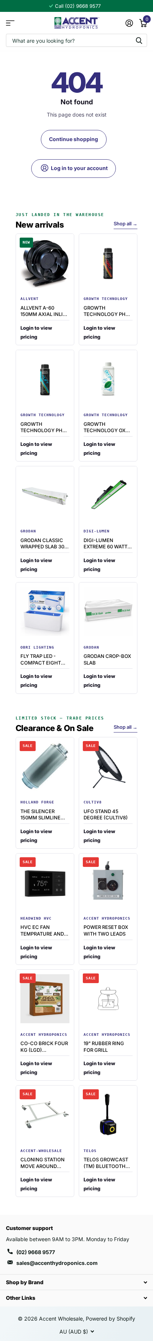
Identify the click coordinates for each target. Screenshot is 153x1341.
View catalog (10, 23)
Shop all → (125, 223)
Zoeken (139, 40)
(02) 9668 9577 (35, 1252)
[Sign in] (129, 23)
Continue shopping (73, 139)
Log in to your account (79, 168)
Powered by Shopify (110, 1318)
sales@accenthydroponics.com (57, 1263)
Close (76, 1282)
